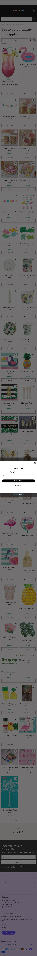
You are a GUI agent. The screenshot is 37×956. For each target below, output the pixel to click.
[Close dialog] (35, 463)
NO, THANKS (18, 485)
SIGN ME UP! (18, 481)
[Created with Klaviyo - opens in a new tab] (18, 494)
